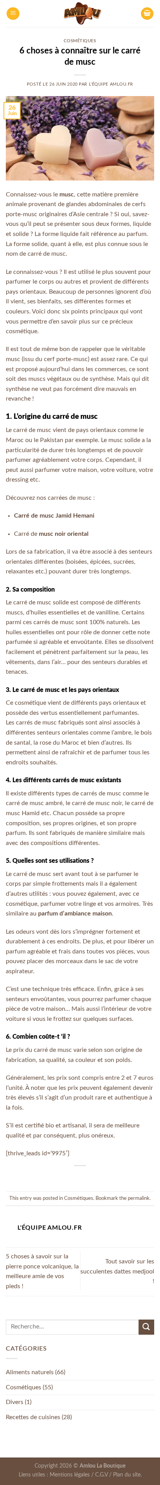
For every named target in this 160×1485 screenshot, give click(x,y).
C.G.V (101, 1475)
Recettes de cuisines (33, 1417)
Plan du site (127, 1475)
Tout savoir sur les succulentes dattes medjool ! (117, 1271)
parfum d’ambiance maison (75, 913)
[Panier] (147, 13)
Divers (14, 1402)
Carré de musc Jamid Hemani (54, 516)
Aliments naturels (30, 1372)
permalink (139, 1198)
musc (66, 194)
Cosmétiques (80, 41)
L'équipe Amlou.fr (111, 84)
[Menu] (13, 13)
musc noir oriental (64, 534)
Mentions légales (70, 1475)
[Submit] (146, 1327)
